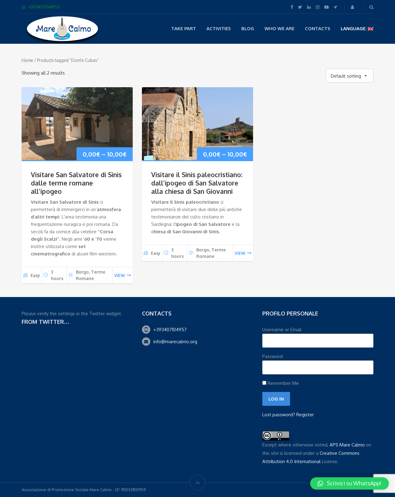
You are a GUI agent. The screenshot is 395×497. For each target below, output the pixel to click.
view (119, 275)
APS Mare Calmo (347, 445)
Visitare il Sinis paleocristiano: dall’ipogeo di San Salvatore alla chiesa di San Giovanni (197, 182)
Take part (183, 28)
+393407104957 (170, 329)
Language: (354, 28)
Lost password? (278, 415)
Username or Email (281, 329)
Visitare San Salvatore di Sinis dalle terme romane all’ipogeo (76, 182)
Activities (218, 28)
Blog (247, 28)
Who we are (279, 28)
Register (305, 415)
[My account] (353, 7)
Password (272, 356)
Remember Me (282, 383)
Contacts (317, 28)
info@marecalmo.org (175, 341)
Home (27, 60)
